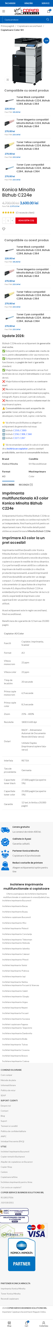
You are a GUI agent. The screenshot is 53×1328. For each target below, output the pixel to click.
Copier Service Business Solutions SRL (22, 1192)
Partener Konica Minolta (15, 1283)
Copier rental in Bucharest (13, 1156)
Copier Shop (6, 1167)
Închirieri (10, 3)
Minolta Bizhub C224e (39, 531)
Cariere (4, 1172)
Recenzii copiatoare (10, 1298)
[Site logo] (26, 10)
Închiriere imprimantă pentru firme (16, 1182)
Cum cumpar (6, 1075)
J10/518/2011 (7, 1202)
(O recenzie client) (25, 212)
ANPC (3, 1136)
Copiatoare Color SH (12, 29)
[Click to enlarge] (7, 79)
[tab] (8, 484)
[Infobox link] (26, 842)
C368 (29, 434)
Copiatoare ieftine (9, 1177)
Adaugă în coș (26, 220)
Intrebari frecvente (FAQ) (12, 1141)
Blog (3, 1116)
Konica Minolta (10, 463)
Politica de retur (8, 1090)
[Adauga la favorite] (3, 228)
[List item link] (26, 900)
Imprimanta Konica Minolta (13, 1288)
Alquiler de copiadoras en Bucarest (17, 1162)
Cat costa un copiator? (11, 1187)
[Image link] (21, 1254)
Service (45, 3)
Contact (4, 1110)
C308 (22, 434)
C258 (16, 434)
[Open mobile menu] (4, 11)
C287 (22, 437)
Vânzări (28, 3)
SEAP (3, 1095)
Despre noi (6, 1105)
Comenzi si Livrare (11, 1070)
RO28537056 (7, 1197)
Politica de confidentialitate (13, 1131)
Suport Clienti (9, 1100)
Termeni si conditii (9, 1126)
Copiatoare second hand (29, 25)
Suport (4, 1121)
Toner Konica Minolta (10, 1293)
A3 (3, 476)
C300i (23, 430)
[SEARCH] (48, 19)
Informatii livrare (8, 1085)
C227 (16, 437)
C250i (16, 430)
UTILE (3, 1146)
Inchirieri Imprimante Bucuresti (15, 1151)
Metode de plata (8, 1080)
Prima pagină (7, 25)
